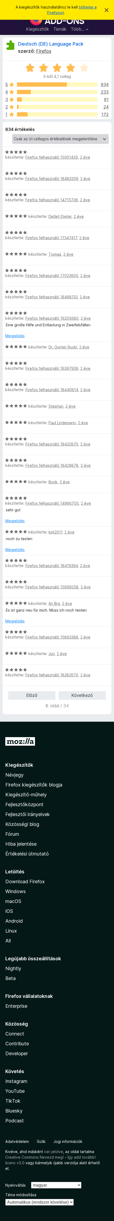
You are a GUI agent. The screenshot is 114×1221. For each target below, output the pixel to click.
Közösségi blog (22, 824)
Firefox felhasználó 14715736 (51, 200)
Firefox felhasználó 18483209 (51, 178)
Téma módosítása (20, 1194)
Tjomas (55, 254)
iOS (9, 911)
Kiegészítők (37, 29)
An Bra (54, 603)
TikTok (12, 1101)
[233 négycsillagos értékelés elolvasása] (57, 92)
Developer (16, 1053)
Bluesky (14, 1111)
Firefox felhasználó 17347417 (51, 237)
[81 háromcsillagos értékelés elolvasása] (57, 99)
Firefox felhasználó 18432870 (51, 444)
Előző (31, 695)
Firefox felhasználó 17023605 (51, 275)
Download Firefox (25, 881)
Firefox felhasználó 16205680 (51, 318)
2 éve (85, 157)
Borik (53, 482)
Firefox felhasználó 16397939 (51, 368)
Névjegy (14, 775)
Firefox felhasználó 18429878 (51, 465)
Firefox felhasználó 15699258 (51, 587)
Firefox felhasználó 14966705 (52, 503)
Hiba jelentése (21, 844)
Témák (60, 29)
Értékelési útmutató (27, 854)
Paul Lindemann (62, 422)
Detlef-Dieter (60, 216)
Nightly (13, 968)
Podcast (14, 1120)
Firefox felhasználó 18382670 (51, 675)
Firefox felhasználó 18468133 (51, 297)
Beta (10, 978)
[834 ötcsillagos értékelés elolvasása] (57, 84)
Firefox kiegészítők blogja (33, 785)
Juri (52, 653)
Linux (11, 931)
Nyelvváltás (15, 1185)
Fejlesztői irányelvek (27, 814)
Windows (15, 891)
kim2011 (55, 532)
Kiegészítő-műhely (26, 794)
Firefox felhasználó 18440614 (51, 389)
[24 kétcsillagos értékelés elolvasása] (57, 107)
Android (14, 921)
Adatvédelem (17, 1141)
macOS (13, 901)
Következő (82, 695)
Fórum (12, 834)
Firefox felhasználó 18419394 (51, 565)
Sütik (41, 1141)
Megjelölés (15, 336)
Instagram (16, 1081)
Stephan (56, 406)
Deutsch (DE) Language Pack (51, 44)
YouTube (15, 1091)
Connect (14, 1034)
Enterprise (16, 1006)
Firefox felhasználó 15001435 (51, 157)
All (8, 940)
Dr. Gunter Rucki (63, 347)
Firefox (43, 51)
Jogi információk (68, 1141)
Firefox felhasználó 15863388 (51, 637)
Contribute (17, 1043)
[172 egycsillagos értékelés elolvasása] (57, 114)
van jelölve (53, 1151)
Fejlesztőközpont (24, 804)
